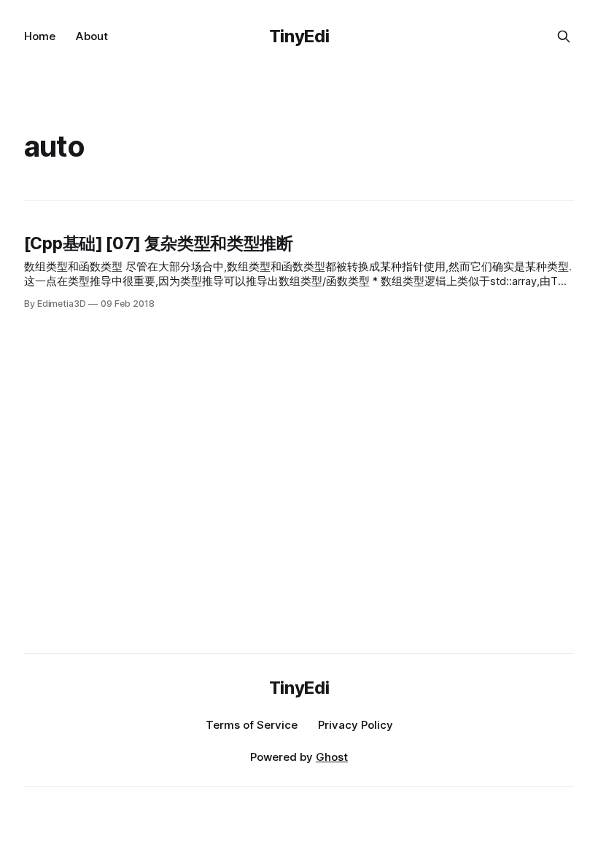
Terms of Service (252, 725)
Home (39, 36)
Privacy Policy (355, 725)
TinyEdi (299, 36)
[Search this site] (563, 36)
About (92, 36)
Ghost (332, 757)
